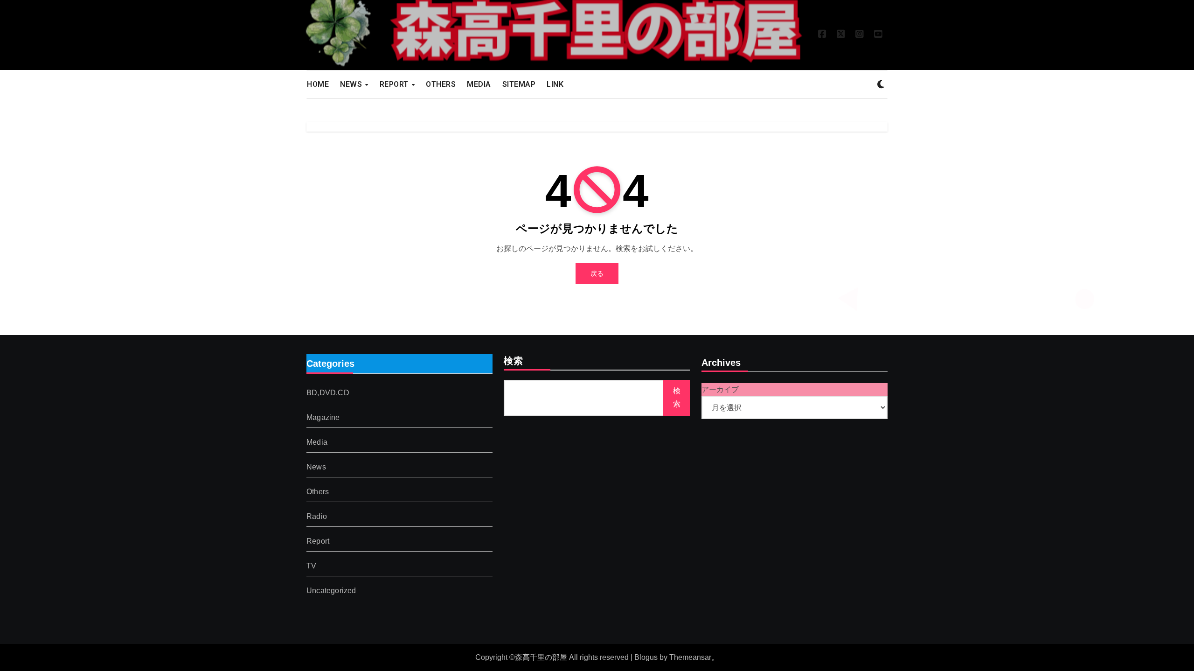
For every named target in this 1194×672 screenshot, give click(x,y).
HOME (318, 84)
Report (317, 542)
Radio (316, 517)
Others (317, 492)
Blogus (646, 657)
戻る (597, 273)
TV (311, 566)
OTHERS (441, 84)
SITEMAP (519, 84)
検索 (513, 361)
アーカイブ (720, 389)
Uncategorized (331, 591)
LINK (555, 84)
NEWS (352, 84)
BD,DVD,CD (327, 393)
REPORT (395, 84)
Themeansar (690, 657)
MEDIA (479, 84)
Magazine (323, 418)
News (316, 467)
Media (316, 443)
